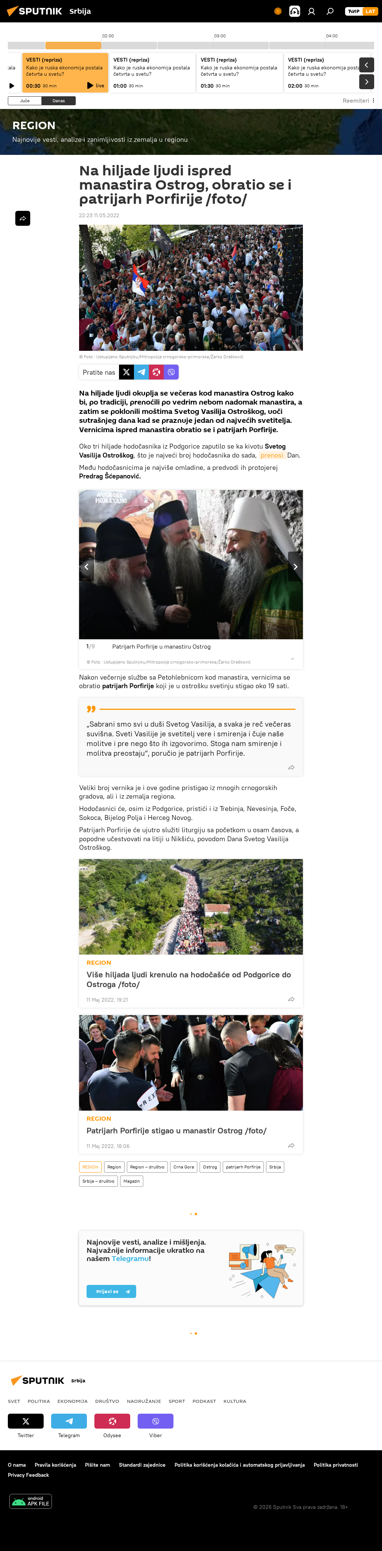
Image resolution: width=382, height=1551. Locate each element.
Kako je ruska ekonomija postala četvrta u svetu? (64, 70)
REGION (99, 962)
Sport (177, 1401)
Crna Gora (183, 1167)
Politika (39, 1401)
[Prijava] (311, 11)
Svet (14, 1401)
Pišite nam (97, 1464)
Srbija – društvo (98, 1181)
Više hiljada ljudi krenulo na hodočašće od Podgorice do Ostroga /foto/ (189, 979)
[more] (292, 659)
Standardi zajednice (142, 1464)
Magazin (131, 1181)
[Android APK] (30, 1502)
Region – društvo (147, 1167)
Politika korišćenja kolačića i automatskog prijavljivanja (240, 1464)
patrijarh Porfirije (243, 1167)
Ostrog (210, 1167)
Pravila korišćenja (55, 1464)
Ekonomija (72, 1401)
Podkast (204, 1401)
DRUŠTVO (107, 1401)
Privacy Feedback (28, 1475)
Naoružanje (144, 1401)
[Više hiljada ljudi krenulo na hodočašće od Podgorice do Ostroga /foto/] (191, 907)
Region (114, 1167)
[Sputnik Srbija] (36, 17)
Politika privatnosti (336, 1464)
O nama (17, 1464)
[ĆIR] (354, 11)
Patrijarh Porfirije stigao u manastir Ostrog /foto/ (177, 1130)
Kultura (234, 1401)
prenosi (273, 455)
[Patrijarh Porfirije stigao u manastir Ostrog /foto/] (191, 1063)
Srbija (275, 1167)
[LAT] (370, 11)
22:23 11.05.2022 (99, 215)
